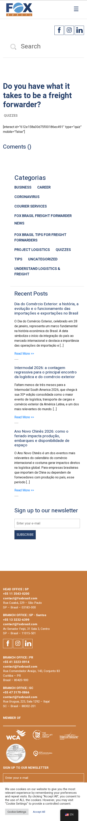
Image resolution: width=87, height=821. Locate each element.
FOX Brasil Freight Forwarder (43, 216)
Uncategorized (42, 259)
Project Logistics (32, 250)
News (19, 223)
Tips (18, 259)
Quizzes (63, 250)
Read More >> (24, 353)
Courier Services (30, 206)
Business (22, 187)
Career (44, 187)
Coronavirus (26, 197)
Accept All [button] (39, 812)
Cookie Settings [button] (16, 812)
